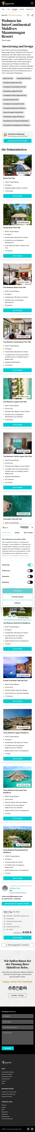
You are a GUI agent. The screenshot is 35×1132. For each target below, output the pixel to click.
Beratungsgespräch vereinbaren (18, 945)
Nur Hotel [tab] (16, 912)
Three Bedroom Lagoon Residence (13, 116)
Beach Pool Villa (8, 78)
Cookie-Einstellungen (7, 1118)
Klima (3, 1083)
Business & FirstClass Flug (8, 1094)
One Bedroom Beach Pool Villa (12, 82)
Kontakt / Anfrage (17, 995)
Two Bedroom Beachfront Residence (14, 108)
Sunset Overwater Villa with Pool (13, 112)
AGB (3, 1109)
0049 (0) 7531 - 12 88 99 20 (12, 899)
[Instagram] (32, 1129)
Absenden (7, 1048)
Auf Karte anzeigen (16, 15)
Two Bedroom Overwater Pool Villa (13, 104)
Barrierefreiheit (5, 1116)
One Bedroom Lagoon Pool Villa (12, 91)
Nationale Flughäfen (7, 1074)
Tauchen (4, 1081)
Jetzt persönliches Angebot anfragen (16, 903)
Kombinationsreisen (7, 1096)
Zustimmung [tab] (6, 532)
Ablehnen (17, 603)
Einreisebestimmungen (8, 1072)
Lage (8, 9)
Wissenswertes (6, 1079)
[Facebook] (28, 1129)
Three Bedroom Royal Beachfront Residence (16, 125)
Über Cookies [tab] (28, 532)
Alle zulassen (17, 590)
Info (3, 9)
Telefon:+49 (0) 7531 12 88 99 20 (17, 982)
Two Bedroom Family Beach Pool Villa (14, 87)
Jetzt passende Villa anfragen (17, 141)
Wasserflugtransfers (7, 1076)
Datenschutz (5, 1112)
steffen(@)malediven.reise (14, 896)
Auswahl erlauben (18, 597)
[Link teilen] (32, 15)
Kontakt (4, 1107)
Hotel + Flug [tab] (8, 912)
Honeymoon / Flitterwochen (9, 1092)
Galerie (22, 9)
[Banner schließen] (32, 527)
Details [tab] (17, 532)
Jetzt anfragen (17, 196)
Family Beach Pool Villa (24, 78)
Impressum (4, 1114)
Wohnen (14, 9)
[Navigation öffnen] (32, 3)
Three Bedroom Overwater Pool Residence (16, 121)
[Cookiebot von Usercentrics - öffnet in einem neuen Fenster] (21, 527)
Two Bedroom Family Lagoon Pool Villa (14, 95)
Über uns (4, 1105)
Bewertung (29, 9)
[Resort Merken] (28, 15)
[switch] (30, 570)
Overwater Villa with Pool (10, 99)
